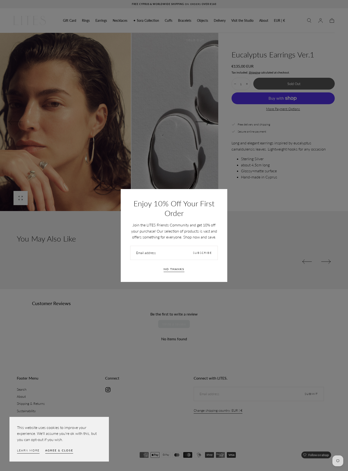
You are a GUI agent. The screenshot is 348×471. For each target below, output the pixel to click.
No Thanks (174, 269)
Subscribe (202, 253)
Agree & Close (59, 450)
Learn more (28, 450)
